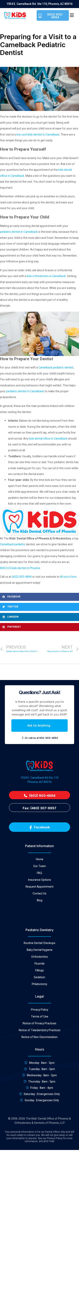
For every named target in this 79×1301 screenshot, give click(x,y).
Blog (39, 900)
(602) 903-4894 (22, 577)
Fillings (39, 971)
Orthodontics (39, 957)
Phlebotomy (39, 984)
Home (39, 859)
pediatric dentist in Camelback (19, 232)
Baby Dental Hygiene (39, 950)
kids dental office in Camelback (48, 439)
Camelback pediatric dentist (55, 367)
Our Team (39, 866)
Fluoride (39, 964)
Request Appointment (39, 887)
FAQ (39, 873)
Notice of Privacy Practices (39, 1024)
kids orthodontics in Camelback (46, 276)
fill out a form (68, 577)
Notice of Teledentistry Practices (39, 1030)
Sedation (39, 977)
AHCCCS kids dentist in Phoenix (20, 568)
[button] (72, 15)
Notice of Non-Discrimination (39, 1037)
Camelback (7, 544)
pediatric (19, 544)
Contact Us (39, 894)
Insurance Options (39, 880)
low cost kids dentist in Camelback (37, 134)
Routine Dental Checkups (39, 943)
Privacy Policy (39, 1010)
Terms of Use (39, 1017)
